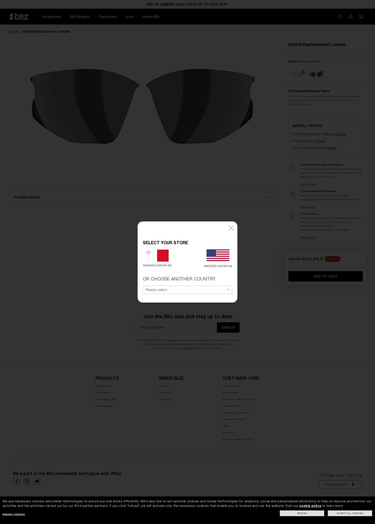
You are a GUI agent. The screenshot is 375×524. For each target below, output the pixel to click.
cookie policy (310, 505)
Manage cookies (14, 514)
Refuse (302, 513)
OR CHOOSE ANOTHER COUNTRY (179, 279)
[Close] (231, 227)
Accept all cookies (350, 513)
